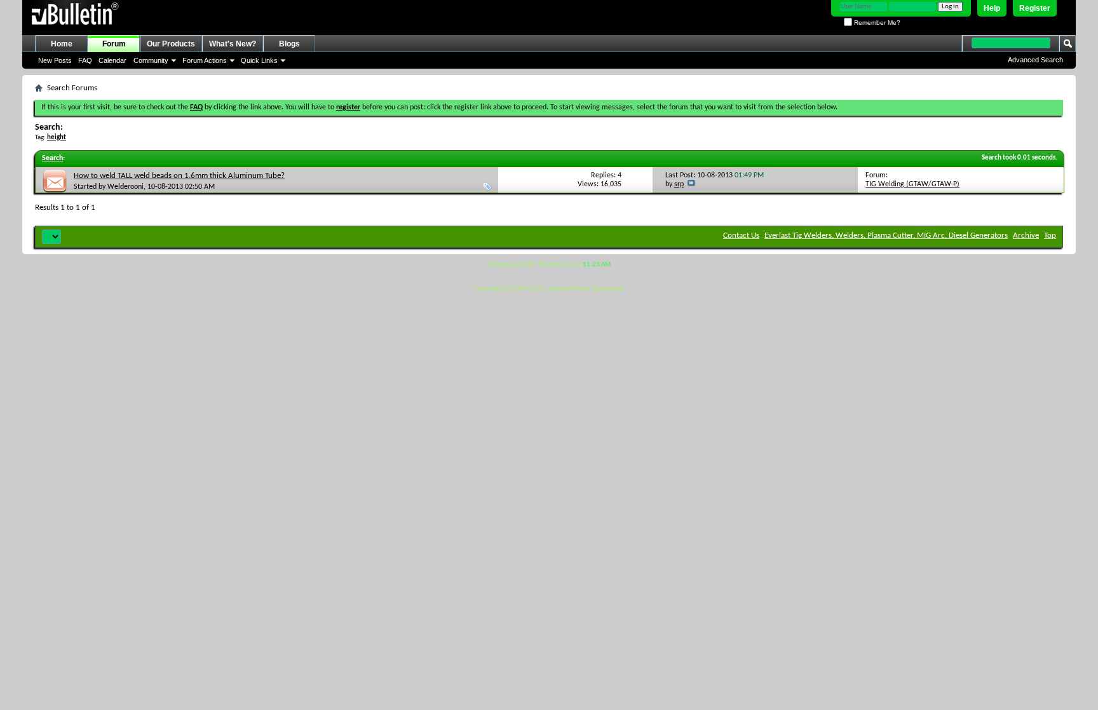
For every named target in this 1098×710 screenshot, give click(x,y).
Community (150, 60)
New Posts (55, 60)
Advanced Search (1035, 60)
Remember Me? (876, 22)
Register (1034, 8)
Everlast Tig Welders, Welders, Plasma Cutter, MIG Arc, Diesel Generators (886, 235)
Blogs (289, 43)
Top (1050, 235)
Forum (114, 43)
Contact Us (741, 235)
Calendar (112, 60)
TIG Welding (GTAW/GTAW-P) (912, 184)
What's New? (232, 43)
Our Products (171, 43)
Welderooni (125, 187)
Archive (1026, 235)
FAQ (85, 60)
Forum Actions (204, 60)
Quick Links (259, 60)
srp (679, 184)
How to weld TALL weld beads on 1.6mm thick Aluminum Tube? (179, 176)
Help (992, 8)
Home (61, 43)
